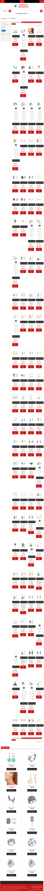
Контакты (41, 1)
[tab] (6, 27)
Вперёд (39, 22)
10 (36, 22)
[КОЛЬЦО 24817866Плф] (32, 863)
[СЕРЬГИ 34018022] (11, 820)
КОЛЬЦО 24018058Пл (32, 849)
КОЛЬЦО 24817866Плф (32, 870)
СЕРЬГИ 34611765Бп (11, 764)
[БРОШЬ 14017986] (32, 820)
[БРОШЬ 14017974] (11, 799)
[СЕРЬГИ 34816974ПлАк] (11, 778)
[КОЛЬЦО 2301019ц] (32, 757)
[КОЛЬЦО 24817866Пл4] (11, 863)
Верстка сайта (33, 889)
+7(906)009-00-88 (21, 13)
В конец (13, 739)
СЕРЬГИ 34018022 (11, 828)
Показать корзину (10, 11)
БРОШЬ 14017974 (11, 807)
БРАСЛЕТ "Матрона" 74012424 (15, 630)
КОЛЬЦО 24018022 (32, 807)
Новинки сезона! (5, 747)
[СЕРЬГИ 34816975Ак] (32, 778)
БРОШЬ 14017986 (32, 828)
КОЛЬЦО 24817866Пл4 (11, 870)
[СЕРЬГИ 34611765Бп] (11, 757)
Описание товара (15, 44)
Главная (8, 18)
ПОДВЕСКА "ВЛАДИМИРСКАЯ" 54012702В (23, 661)
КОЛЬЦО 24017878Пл (11, 849)
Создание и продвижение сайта (36, 887)
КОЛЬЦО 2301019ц (32, 764)
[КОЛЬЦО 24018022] (32, 799)
